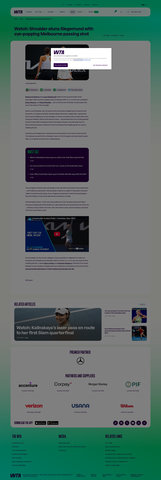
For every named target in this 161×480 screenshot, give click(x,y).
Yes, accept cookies (61, 65)
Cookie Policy (78, 60)
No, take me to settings (100, 65)
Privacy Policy (86, 60)
